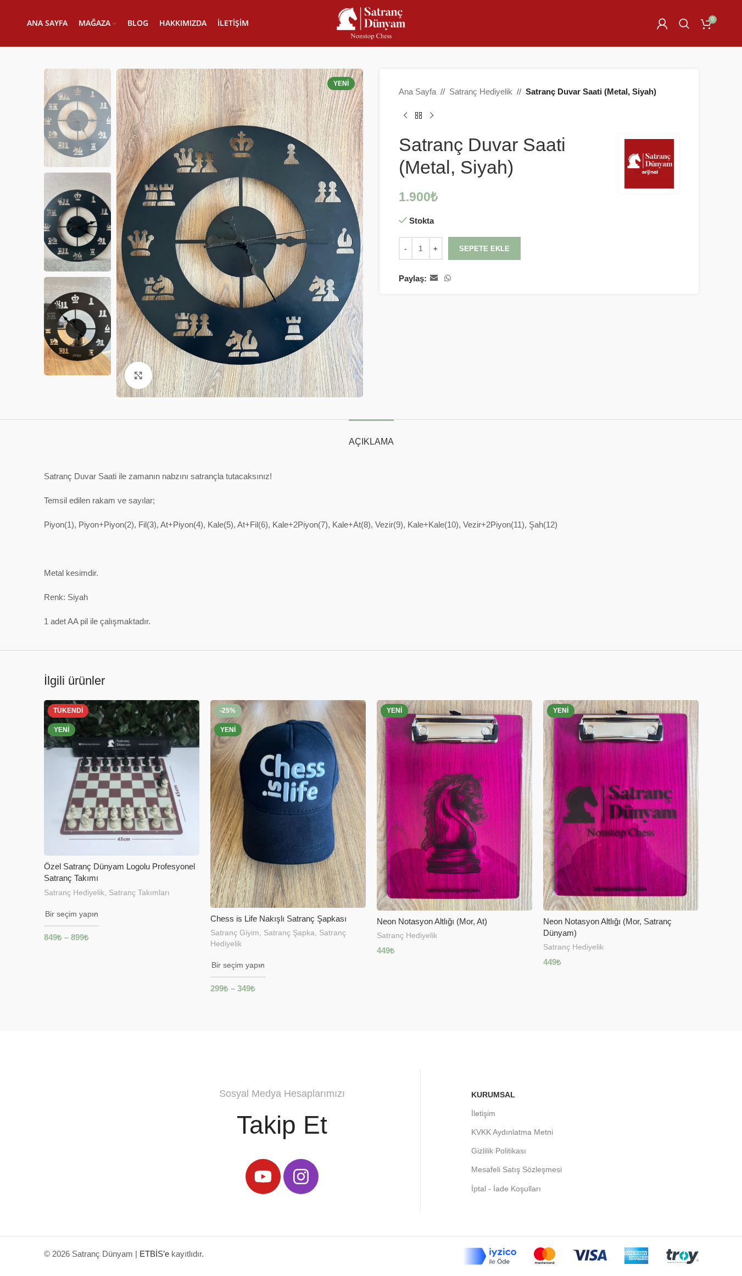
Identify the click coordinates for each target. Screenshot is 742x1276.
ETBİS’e (154, 1253)
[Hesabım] (662, 24)
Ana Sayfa (417, 91)
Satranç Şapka (289, 932)
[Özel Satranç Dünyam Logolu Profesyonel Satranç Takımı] (121, 778)
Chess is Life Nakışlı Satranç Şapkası (278, 918)
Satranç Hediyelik (480, 91)
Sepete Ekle (484, 249)
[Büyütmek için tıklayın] (138, 375)
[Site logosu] (371, 22)
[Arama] (684, 24)
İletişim (483, 1113)
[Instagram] (301, 1176)
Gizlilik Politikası (498, 1150)
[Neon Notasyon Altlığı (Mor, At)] (454, 805)
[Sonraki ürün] (431, 116)
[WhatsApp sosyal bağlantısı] (447, 278)
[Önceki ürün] (405, 116)
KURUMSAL (493, 1094)
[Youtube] (263, 1176)
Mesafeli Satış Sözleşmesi (516, 1169)
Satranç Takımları (139, 892)
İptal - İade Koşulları (506, 1188)
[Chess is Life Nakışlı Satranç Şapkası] (288, 803)
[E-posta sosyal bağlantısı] (434, 278)
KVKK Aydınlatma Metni (512, 1132)
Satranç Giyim (234, 932)
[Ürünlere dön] (418, 116)
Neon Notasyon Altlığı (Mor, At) (432, 921)
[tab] (371, 436)
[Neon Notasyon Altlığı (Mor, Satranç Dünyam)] (621, 805)
